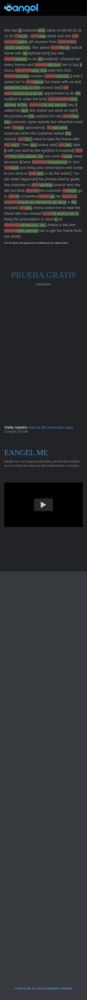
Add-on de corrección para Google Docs (38, 429)
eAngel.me (26, 452)
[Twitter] (48, 8)
